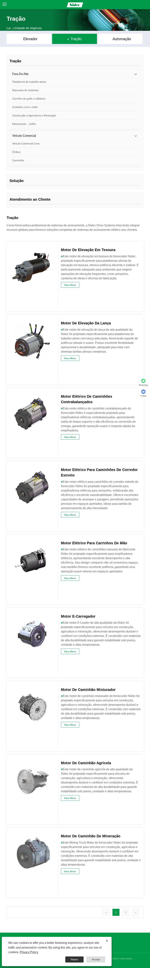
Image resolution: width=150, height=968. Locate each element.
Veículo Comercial (24, 135)
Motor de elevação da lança (86, 323)
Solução (17, 181)
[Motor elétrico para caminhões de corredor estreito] (32, 466)
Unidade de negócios (28, 28)
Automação (121, 39)
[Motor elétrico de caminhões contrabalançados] (32, 392)
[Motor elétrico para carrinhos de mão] (32, 539)
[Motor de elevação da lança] (32, 319)
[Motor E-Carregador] (32, 612)
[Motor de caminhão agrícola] (32, 759)
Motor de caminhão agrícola (86, 763)
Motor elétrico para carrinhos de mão (94, 543)
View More (70, 285)
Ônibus (16, 151)
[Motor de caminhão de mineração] (32, 832)
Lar (9, 28)
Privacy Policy (29, 952)
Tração (76, 39)
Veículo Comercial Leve (26, 143)
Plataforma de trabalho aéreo (29, 81)
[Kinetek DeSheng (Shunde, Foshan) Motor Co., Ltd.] (75, 4)
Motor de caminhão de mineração (90, 836)
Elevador (30, 39)
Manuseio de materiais (25, 90)
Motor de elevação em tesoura (88, 250)
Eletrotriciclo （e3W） (25, 123)
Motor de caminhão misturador (88, 690)
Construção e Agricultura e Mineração (34, 115)
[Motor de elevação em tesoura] (32, 246)
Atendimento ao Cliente (30, 199)
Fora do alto (20, 74)
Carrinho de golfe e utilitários (29, 98)
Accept (96, 959)
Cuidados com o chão (25, 107)
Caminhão (18, 160)
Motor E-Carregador (78, 616)
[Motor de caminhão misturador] (32, 685)
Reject (74, 959)
